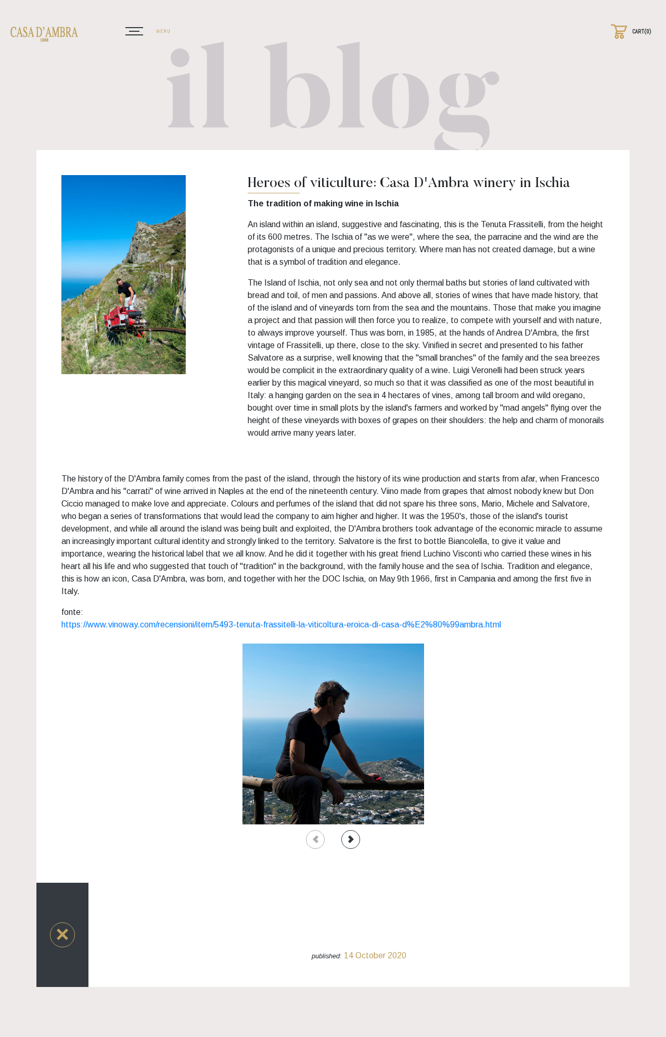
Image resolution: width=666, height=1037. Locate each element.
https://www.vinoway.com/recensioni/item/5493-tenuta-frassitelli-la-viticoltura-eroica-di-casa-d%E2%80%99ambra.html (281, 624)
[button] (62, 934)
